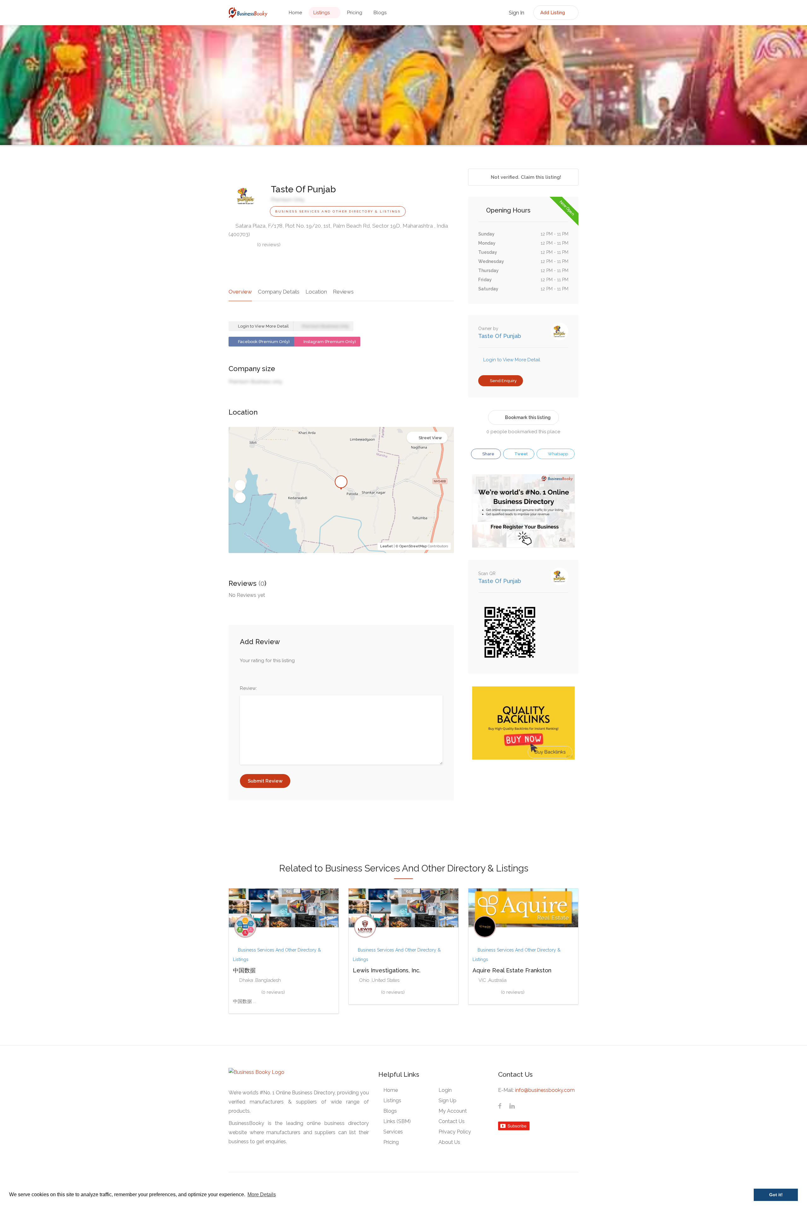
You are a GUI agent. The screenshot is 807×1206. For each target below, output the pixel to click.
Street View (430, 437)
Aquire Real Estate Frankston (512, 970)
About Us (449, 1142)
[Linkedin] (512, 1107)
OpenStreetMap (413, 546)
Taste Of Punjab (499, 336)
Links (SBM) (397, 1121)
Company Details (278, 291)
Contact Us (451, 1121)
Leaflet (386, 546)
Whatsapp (557, 454)
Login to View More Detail (263, 326)
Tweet (521, 454)
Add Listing (553, 12)
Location (316, 291)
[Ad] (523, 510)
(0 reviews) (269, 245)
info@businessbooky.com (545, 1090)
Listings (321, 12)
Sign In (516, 13)
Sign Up (447, 1101)
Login (445, 1090)
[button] (240, 485)
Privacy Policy (454, 1132)
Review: (248, 688)
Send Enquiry (503, 380)
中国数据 (244, 970)
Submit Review (265, 781)
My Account (452, 1111)
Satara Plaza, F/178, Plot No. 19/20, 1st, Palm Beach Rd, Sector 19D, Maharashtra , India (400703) (338, 230)
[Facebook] (500, 1107)
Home (295, 12)
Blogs (380, 12)
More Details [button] (261, 1194)
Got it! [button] (776, 1194)
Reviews (343, 291)
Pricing (354, 12)
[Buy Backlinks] (523, 722)
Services (393, 1132)
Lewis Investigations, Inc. (387, 970)
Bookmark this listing (528, 417)
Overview (240, 291)
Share (487, 454)
